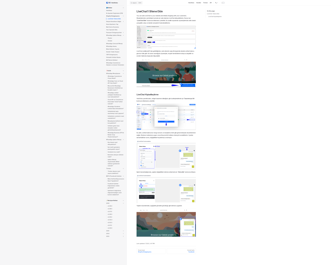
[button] (115, 7)
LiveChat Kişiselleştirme (215, 16)
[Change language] (216, 3)
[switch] (223, 3)
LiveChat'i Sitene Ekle (213, 13)
